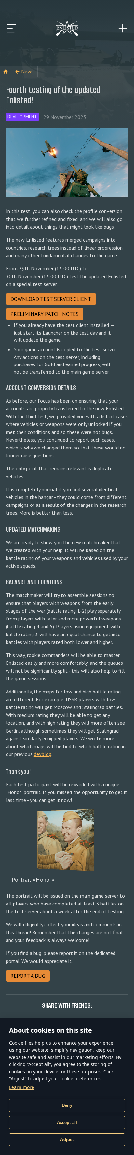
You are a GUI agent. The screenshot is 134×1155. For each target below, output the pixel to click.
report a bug (27, 975)
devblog (42, 754)
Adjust (67, 1139)
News (27, 71)
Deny (67, 1105)
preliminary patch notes (44, 314)
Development (22, 117)
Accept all (67, 1122)
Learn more (21, 1087)
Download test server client (50, 299)
